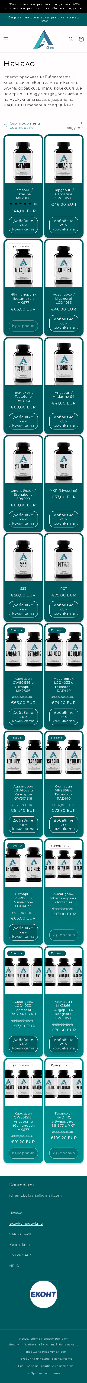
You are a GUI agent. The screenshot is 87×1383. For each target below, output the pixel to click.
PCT (63, 588)
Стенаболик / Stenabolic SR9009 (23, 495)
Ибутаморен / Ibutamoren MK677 (23, 298)
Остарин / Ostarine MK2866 (23, 194)
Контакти (19, 1245)
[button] (6, 39)
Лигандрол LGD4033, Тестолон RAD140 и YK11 (23, 1008)
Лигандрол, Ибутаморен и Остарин (63, 898)
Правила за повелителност (46, 1351)
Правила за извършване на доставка (46, 1366)
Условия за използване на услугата (45, 1358)
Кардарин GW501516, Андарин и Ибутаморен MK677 (23, 1121)
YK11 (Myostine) (63, 490)
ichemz (35, 1338)
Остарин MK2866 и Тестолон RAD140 (64, 792)
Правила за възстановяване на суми (51, 1344)
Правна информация (46, 1373)
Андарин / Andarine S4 (63, 394)
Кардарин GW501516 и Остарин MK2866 (23, 685)
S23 (23, 588)
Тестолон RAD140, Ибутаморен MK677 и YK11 (64, 1119)
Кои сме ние (20, 1255)
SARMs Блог (20, 1234)
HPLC (14, 1266)
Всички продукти (26, 1223)
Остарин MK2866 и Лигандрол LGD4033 (23, 900)
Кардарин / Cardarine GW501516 (64, 194)
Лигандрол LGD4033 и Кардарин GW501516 (23, 792)
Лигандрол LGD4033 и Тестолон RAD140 (64, 685)
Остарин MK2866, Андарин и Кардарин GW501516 (63, 1010)
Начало (16, 1213)
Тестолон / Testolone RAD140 (23, 397)
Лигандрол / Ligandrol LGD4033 (64, 298)
